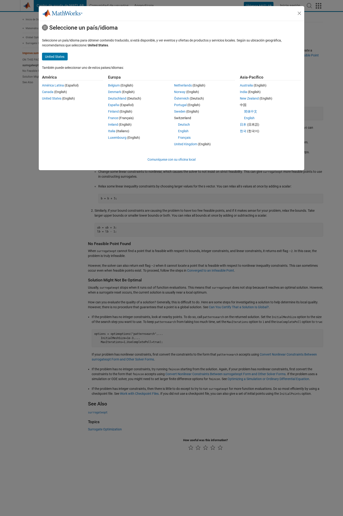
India (243, 92)
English (183, 131)
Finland (113, 111)
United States (51, 98)
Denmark (114, 92)
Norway (180, 92)
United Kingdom (185, 144)
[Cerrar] (299, 13)
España (113, 105)
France (113, 118)
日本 (243, 124)
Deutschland (117, 98)
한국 (243, 131)
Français (184, 137)
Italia (111, 131)
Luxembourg (117, 137)
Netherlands (183, 85)
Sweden (180, 111)
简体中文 (250, 111)
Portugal (180, 105)
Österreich (181, 98)
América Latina (53, 85)
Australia (246, 85)
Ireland (113, 124)
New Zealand (249, 98)
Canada (47, 92)
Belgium (114, 85)
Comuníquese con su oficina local (171, 159)
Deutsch (184, 124)
